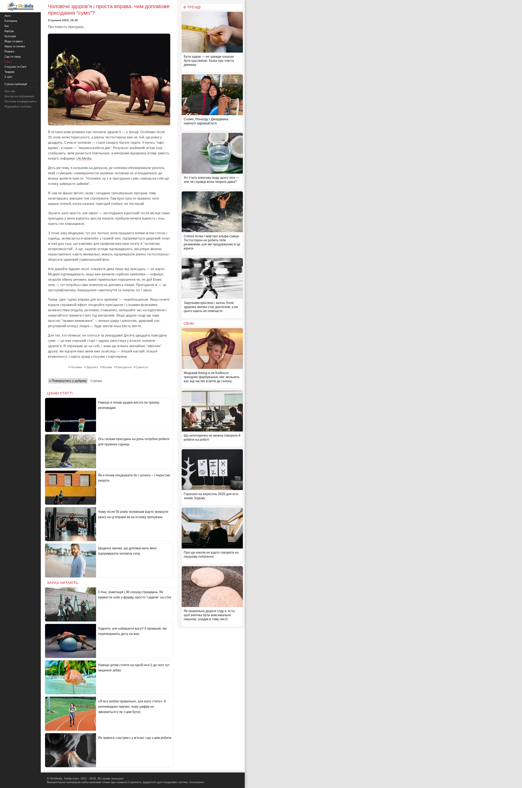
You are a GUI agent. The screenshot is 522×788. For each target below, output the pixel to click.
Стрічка (96, 381)
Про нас (9, 91)
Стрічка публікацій (15, 84)
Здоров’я (92, 367)
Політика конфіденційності (22, 101)
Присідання (124, 367)
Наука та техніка (14, 46)
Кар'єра (9, 31)
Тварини (9, 71)
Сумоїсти (142, 367)
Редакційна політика (17, 106)
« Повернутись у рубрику (68, 381)
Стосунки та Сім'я (15, 66)
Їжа (6, 26)
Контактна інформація (19, 96)
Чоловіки (76, 367)
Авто (7, 15)
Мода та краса (13, 41)
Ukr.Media (84, 158)
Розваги (9, 51)
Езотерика (10, 20)
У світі (8, 76)
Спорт (8, 61)
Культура (10, 36)
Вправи (107, 367)
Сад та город (12, 56)
